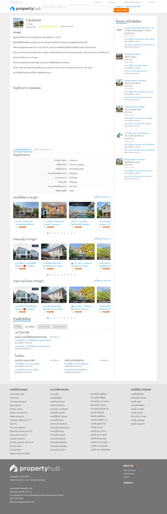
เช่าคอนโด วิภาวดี (57, 449)
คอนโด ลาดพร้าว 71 (99, 419)
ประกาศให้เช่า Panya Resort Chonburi (138, 170)
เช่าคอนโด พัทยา (138, 405)
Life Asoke (14, 397)
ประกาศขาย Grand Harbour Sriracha (138, 97)
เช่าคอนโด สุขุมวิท (57, 412)
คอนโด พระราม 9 (57, 401)
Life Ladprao (15, 405)
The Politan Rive (17, 394)
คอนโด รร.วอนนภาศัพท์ (25, 360)
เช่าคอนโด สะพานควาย (59, 427)
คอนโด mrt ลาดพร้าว (100, 442)
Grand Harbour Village (134, 106)
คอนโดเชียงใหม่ (137, 394)
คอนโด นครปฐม (138, 420)
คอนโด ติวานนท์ (97, 412)
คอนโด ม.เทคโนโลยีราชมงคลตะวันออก (31, 336)
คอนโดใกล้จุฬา (56, 397)
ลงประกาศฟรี (121, 10)
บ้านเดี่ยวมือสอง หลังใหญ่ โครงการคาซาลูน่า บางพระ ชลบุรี (53, 266)
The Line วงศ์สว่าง (18, 427)
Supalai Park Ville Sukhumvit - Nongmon (142, 28)
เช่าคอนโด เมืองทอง (58, 442)
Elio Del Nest (15, 449)
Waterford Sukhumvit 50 (21, 431)
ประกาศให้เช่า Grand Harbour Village (138, 118)
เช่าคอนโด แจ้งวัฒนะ (58, 423)
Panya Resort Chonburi (134, 159)
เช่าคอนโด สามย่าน (99, 405)
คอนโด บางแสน (137, 409)
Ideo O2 (13, 423)
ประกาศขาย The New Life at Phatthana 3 (140, 150)
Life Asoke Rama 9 (18, 401)
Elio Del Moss (16, 446)
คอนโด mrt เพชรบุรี (99, 445)
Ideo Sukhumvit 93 (18, 434)
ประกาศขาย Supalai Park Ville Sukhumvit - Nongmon (144, 44)
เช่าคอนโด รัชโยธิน (98, 397)
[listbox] (152, 2)
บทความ (98, 2)
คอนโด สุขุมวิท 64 (98, 423)
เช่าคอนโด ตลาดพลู (58, 446)
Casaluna (33, 20)
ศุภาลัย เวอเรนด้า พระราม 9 (21, 442)
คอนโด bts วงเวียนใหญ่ (100, 449)
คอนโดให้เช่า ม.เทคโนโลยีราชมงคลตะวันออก (33, 340)
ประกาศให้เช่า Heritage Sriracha (136, 65)
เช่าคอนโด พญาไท (57, 434)
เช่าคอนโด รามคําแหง (59, 409)
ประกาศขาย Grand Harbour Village (137, 123)
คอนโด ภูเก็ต (136, 401)
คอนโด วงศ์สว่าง (98, 416)
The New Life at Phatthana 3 (137, 133)
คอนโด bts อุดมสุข (98, 438)
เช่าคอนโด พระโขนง (99, 393)
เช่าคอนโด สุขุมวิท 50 (99, 408)
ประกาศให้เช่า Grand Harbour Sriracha (138, 91)
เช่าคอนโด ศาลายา (139, 416)
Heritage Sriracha (132, 54)
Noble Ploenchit (17, 416)
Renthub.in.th (16, 2)
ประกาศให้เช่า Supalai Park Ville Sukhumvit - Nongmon (145, 39)
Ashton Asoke (16, 409)
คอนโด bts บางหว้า (99, 434)
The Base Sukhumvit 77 (20, 420)
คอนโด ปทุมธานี (138, 423)
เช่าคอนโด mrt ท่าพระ (100, 401)
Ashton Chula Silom (19, 412)
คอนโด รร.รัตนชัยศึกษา (74, 360)
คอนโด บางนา (97, 427)
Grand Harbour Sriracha (135, 80)
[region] (62, 118)
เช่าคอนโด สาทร (57, 431)
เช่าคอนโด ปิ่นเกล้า (58, 438)
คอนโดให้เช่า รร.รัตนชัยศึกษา (77, 363)
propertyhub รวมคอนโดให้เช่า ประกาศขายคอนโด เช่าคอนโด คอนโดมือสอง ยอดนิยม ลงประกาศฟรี (25, 8)
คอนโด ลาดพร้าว (57, 405)
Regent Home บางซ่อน (20, 453)
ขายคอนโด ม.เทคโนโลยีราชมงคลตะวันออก (32, 346)
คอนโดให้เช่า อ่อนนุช (58, 416)
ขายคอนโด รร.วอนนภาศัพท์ (26, 369)
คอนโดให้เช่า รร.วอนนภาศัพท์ (27, 363)
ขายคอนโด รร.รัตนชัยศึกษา (76, 369)
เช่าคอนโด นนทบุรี (138, 397)
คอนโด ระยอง (136, 412)
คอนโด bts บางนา (98, 431)
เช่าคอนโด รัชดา (57, 420)
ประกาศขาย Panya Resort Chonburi (138, 176)
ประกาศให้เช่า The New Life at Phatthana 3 (140, 144)
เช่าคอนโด (54, 394)
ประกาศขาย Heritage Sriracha (135, 71)
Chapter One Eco (17, 438)
